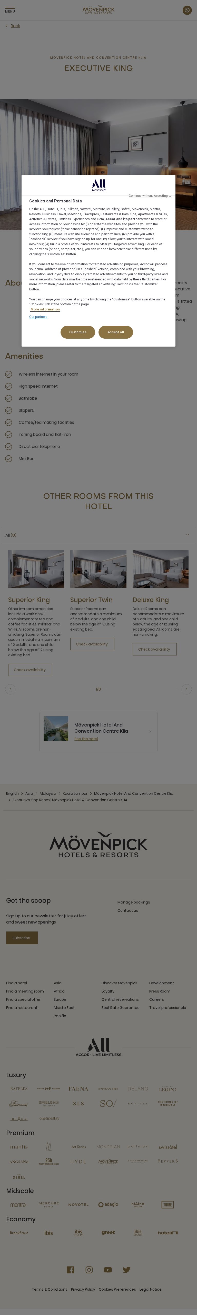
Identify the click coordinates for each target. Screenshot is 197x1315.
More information (45, 309)
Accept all (116, 332)
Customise (78, 332)
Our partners (38, 317)
